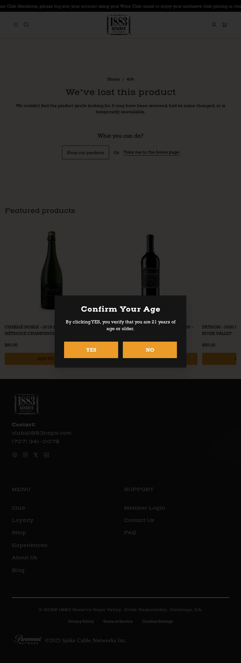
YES (91, 350)
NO (150, 350)
